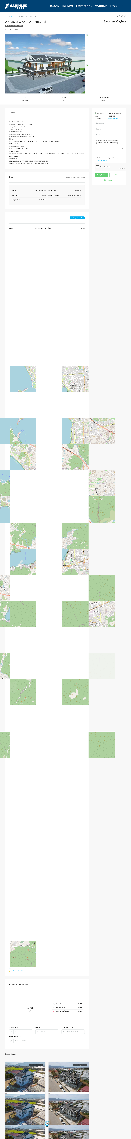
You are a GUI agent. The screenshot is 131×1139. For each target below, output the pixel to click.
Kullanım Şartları (102, 160)
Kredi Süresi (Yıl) (15, 1036)
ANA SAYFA (54, 6)
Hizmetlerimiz (83, 6)
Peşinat (37, 1027)
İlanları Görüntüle (112, 118)
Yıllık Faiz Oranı (67, 1027)
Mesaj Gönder (101, 175)
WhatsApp (109, 180)
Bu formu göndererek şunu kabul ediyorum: (109, 159)
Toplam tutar (13, 1027)
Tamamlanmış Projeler (14, 26)
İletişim (113, 6)
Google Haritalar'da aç (78, 218)
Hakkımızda (67, 6)
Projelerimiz (101, 6)
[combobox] (99, 156)
